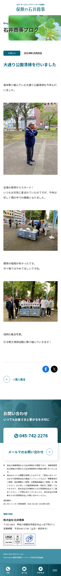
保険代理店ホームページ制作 (24, 557)
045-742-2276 (33, 435)
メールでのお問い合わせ (26, 452)
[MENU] (55, 570)
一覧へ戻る (19, 379)
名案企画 (39, 557)
